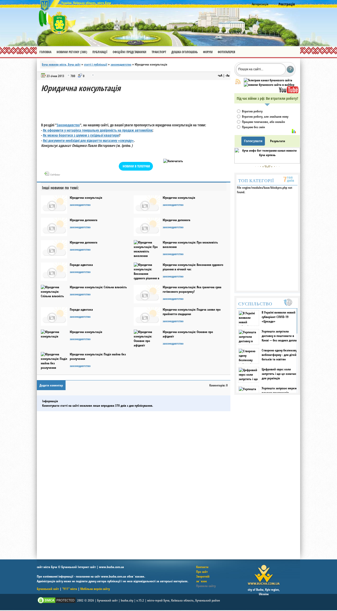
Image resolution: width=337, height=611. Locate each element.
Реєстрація (287, 4)
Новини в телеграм (136, 166)
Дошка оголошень (184, 52)
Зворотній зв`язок (203, 578)
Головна (45, 52)
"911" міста (69, 589)
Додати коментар (51, 385)
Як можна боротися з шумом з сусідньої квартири (81, 135)
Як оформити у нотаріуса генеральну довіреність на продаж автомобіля (97, 130)
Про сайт (202, 571)
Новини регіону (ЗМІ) (72, 52)
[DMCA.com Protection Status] (56, 603)
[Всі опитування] (293, 131)
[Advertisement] (137, 105)
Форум (207, 52)
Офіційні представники (129, 52)
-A (227, 75)
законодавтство (121, 64)
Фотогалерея (226, 52)
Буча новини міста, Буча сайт (61, 64)
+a (220, 75)
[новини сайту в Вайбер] (269, 84)
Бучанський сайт (48, 589)
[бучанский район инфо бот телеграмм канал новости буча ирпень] (267, 162)
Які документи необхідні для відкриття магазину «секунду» (88, 140)
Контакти (202, 567)
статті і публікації (95, 64)
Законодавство (68, 124)
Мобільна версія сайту (95, 589)
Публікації (99, 52)
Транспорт (159, 52)
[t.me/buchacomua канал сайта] (268, 80)
